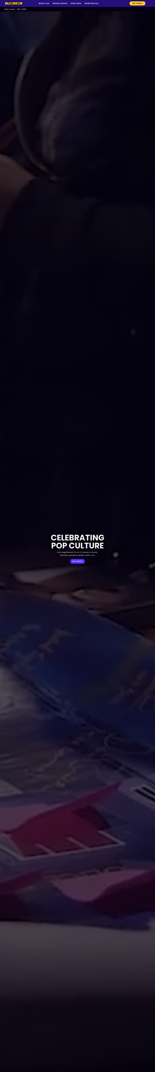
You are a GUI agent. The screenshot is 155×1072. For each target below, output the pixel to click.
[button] (44, 3)
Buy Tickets (137, 3)
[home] (14, 3)
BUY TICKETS (77, 561)
